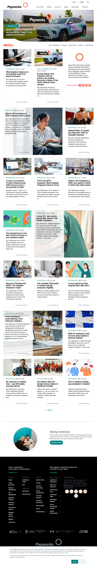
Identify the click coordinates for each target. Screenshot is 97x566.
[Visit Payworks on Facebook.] (80, 85)
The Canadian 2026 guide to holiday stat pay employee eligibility (48, 285)
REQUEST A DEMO (56, 442)
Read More (85, 37)
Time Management (12, 493)
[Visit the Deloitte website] (16, 531)
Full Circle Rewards (38, 496)
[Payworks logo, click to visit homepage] (17, 6)
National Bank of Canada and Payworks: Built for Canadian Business (78, 132)
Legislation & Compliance (53, 481)
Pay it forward (53, 45)
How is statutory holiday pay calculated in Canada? (79, 383)
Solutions (40, 7)
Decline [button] (83, 561)
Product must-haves (54, 490)
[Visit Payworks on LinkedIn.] (83, 85)
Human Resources (11, 484)
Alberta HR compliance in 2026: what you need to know (17, 114)
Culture (64, 45)
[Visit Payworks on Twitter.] (89, 85)
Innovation (12, 26)
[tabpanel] (48, 26)
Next (49, 410)
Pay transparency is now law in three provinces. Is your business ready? (16, 235)
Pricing (49, 7)
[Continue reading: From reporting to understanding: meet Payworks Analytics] (32, 355)
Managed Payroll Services (11, 514)
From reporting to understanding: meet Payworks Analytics (14, 319)
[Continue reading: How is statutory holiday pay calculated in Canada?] (80, 375)
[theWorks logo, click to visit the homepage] (8, 45)
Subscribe (53, 472)
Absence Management (12, 488)
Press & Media (40, 505)
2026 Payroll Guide (53, 495)
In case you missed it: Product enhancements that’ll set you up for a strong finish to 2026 (16, 184)
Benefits (11, 519)
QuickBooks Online (25, 481)
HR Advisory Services (12, 508)
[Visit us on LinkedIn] (71, 492)
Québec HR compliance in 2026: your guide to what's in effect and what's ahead (79, 183)
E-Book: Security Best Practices (53, 506)
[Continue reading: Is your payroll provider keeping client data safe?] (80, 276)
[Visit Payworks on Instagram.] (86, 85)
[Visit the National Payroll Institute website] (42, 531)
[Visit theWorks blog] (76, 496)
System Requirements (54, 512)
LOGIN (82, 2)
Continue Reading (21, 102)
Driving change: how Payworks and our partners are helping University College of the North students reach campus (47, 79)
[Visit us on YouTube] (85, 492)
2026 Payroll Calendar (53, 500)
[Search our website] (88, 2)
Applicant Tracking (11, 498)
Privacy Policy (64, 552)
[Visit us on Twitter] (80, 492)
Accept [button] (75, 561)
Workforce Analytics (11, 503)
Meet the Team (40, 480)
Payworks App (26, 494)
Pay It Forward (43, 69)
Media (66, 7)
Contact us (13, 472)
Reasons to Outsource (53, 485)
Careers (38, 483)
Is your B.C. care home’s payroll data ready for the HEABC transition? (47, 218)
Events (38, 508)
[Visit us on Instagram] (76, 492)
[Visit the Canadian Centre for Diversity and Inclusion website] (30, 531)
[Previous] (7, 21)
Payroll (10, 480)
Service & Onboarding (39, 487)
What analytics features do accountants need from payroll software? (17, 74)
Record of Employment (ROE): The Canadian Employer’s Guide (16, 285)
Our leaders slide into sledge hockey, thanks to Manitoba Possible (47, 384)
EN (73, 2)
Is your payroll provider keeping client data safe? (78, 284)
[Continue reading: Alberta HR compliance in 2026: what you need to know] (32, 154)
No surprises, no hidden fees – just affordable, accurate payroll (16, 384)
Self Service (12, 522)
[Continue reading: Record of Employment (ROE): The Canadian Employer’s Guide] (17, 276)
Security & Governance (39, 501)
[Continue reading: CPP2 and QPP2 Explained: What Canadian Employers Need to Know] (48, 174)
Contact (85, 7)
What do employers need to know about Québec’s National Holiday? (79, 336)
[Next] (90, 21)
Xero (23, 485)
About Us (58, 7)
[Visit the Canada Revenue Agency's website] (62, 531)
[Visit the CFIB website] (82, 531)
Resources (75, 7)
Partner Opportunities (40, 491)
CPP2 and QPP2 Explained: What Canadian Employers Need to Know (48, 183)
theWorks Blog (40, 511)
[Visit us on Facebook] (67, 492)
